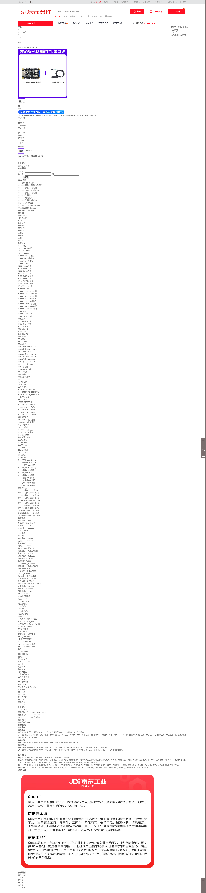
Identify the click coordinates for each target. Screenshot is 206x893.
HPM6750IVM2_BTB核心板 (28, 392)
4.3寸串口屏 (22, 382)
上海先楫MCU (23, 397)
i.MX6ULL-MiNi (24, 251)
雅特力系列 (22, 400)
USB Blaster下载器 (25, 369)
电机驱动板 (22, 337)
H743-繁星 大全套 (25, 327)
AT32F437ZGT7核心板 (26, 405)
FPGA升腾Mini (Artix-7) (27, 357)
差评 (20, 885)
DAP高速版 (22, 442)
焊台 (20, 649)
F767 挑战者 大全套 (25, 279)
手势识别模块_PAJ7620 (27, 571)
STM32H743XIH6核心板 (27, 306)
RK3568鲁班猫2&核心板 (27, 193)
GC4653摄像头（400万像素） (29, 513)
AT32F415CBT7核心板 (26, 410)
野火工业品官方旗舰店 (179, 27)
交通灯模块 (22, 632)
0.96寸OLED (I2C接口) (26, 483)
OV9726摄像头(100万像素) (28, 508)
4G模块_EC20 (23, 536)
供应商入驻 (118, 23)
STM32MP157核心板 (26, 258)
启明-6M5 (22, 226)
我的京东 (124, 2)
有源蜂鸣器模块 (24, 569)
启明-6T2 (21, 236)
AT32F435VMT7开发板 (27, 407)
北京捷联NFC (23, 682)
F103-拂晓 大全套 (25, 321)
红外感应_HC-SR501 (26, 581)
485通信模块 (23, 614)
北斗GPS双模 (23, 531)
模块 (87, 16)
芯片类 (20, 664)
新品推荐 (77, 23)
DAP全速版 (22, 440)
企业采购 (146, 2)
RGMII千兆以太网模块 (26, 523)
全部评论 (22, 875)
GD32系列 (22, 311)
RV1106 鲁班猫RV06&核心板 (29, 205)
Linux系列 (22, 246)
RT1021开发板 (23, 435)
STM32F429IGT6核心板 (27, 299)
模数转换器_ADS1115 (26, 634)
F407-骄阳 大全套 (25, 324)
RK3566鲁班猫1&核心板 (27, 188)
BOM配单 (158, 12)
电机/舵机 (21, 339)
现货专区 (62, 23)
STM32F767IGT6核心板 (27, 301)
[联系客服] (203, 442)
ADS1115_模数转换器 (26, 647)
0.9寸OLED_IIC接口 (25, 601)
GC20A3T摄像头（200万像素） (30, 516)
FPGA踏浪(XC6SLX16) (27, 354)
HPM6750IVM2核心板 (26, 390)
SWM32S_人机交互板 (26, 420)
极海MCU (22, 669)
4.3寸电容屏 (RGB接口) (27, 468)
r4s (101, 16)
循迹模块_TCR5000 (25, 589)
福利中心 (89, 23)
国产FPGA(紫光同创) (26, 364)
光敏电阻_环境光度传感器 (28, 551)
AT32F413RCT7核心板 (27, 412)
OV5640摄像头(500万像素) (28, 495)
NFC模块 (21, 533)
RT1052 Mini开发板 (25, 432)
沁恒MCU (22, 680)
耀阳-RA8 (22, 241)
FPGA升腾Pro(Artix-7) (26, 359)
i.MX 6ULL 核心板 (25, 248)
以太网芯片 (22, 685)
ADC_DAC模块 (24, 637)
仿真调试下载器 (24, 437)
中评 (20, 882)
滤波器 (94, 16)
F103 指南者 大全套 (25, 269)
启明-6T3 (21, 238)
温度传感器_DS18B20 (26, 556)
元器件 (20, 27)
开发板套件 (22, 32)
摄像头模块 (22, 488)
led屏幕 (57, 16)
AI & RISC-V (22, 218)
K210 (20, 221)
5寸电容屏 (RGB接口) (26, 470)
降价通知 (23, 126)
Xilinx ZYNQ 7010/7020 (27, 352)
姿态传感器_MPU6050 (26, 564)
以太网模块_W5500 (25, 521)
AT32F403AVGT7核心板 (27, 415)
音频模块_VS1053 (25, 657)
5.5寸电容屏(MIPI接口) (26, 473)
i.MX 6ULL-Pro (23, 253)
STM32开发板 (23, 263)
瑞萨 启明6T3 (23, 334)
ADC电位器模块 (24, 594)
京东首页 (24, 2)
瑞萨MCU (22, 243)
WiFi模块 (21, 609)
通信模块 (21, 518)
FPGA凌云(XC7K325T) (27, 362)
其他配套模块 (23, 654)
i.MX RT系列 (23, 427)
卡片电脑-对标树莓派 (26, 183)
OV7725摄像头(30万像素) (28, 490)
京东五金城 (103, 23)
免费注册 (105, 2)
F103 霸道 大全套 (24, 271)
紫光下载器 (22, 374)
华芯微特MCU (23, 425)
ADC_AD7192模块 (25, 639)
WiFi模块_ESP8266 (25, 538)
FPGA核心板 (23, 367)
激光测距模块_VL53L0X (27, 576)
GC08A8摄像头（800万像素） (29, 511)
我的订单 (115, 2)
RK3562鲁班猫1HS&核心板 (28, 190)
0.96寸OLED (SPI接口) (26, 485)
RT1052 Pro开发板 (25, 430)
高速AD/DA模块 (24, 377)
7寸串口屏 (22, 384)
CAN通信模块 (23, 611)
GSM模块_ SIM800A (26, 528)
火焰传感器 (22, 606)
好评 (20, 880)
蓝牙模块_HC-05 (24, 526)
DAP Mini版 (22, 445)
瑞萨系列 (21, 223)
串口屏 (20, 379)
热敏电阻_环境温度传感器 (28, 566)
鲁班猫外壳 (22, 216)
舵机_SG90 (22, 599)
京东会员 (137, 2)
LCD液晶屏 (22, 458)
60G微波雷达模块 (25, 627)
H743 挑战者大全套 (25, 281)
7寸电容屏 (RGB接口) (26, 475)
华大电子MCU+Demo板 (27, 687)
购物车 (177, 12)
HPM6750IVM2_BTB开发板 (28, 395)
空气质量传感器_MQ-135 (27, 619)
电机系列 (21, 319)
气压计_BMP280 (24, 574)
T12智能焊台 (23, 652)
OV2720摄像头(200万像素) (28, 506)
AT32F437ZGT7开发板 (26, 402)
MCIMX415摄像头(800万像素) (29, 500)
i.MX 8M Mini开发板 (25, 261)
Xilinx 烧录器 (23, 453)
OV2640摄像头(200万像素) (28, 493)
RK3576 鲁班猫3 (24, 195)
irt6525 (80, 16)
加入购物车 (22, 163)
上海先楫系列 (23, 387)
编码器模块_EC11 (25, 591)
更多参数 (22, 720)
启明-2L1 (21, 231)
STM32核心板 (23, 289)
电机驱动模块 (23, 604)
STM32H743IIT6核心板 (27, 304)
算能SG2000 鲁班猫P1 (26, 211)
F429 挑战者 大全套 (25, 276)
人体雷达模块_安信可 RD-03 (29, 624)
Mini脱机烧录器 (24, 448)
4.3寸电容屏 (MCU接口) (27, 465)
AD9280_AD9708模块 (26, 644)
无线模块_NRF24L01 (26, 541)
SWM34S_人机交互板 (26, 422)
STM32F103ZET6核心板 (27, 294)
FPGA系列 (22, 344)
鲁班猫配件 (22, 213)
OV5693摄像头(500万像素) (28, 503)
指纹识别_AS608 (24, 561)
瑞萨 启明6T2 (23, 332)
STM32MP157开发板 (26, 256)
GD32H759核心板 (25, 316)
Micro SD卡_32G (24, 662)
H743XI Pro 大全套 (25, 286)
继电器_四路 (23, 659)
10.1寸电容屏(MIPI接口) (27, 480)
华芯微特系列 (23, 417)
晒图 (20, 877)
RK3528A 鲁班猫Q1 (25, 203)
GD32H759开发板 (25, 314)
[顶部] (203, 887)
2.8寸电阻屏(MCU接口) (27, 460)
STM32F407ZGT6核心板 (27, 296)
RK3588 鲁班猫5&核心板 (27, 200)
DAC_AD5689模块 (25, 642)
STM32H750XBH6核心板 (27, 309)
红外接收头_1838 (25, 543)
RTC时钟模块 (23, 629)
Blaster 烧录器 (23, 450)
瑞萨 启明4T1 (23, 329)
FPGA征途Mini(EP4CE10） (28, 349)
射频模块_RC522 (24, 546)
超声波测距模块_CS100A (27, 579)
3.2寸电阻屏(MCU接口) (27, 463)
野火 (20, 42)
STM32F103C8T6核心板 (27, 291)
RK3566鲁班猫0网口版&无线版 (30, 185)
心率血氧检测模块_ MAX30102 (30, 584)
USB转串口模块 (24, 596)
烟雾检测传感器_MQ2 (26, 622)
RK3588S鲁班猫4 (25, 198)
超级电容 (108, 16)
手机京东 (183, 2)
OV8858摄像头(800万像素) (28, 498)
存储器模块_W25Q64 (26, 586)
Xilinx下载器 (22, 372)
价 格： (21, 174)
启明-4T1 (21, 233)
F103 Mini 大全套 (24, 266)
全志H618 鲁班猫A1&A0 (27, 208)
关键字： (21, 171)
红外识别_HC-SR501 (26, 553)
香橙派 (72, 16)
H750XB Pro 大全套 (25, 284)
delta (65, 16)
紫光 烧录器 (22, 455)
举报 (20, 109)
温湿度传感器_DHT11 (26, 558)
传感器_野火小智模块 (26, 548)
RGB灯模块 (22, 616)
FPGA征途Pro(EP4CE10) (27, 347)
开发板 (20, 37)
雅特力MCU (22, 672)
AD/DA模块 (22, 342)
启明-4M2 (22, 228)
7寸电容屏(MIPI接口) (26, 478)
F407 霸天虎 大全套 (25, 274)
